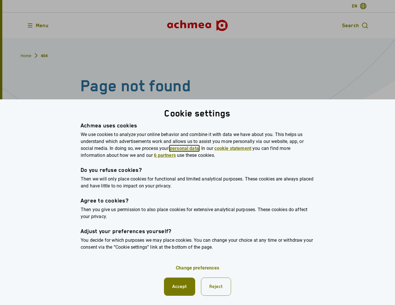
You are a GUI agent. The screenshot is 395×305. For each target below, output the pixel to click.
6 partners (165, 155)
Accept (179, 286)
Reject (216, 286)
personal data (184, 148)
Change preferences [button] (197, 268)
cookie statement (232, 148)
